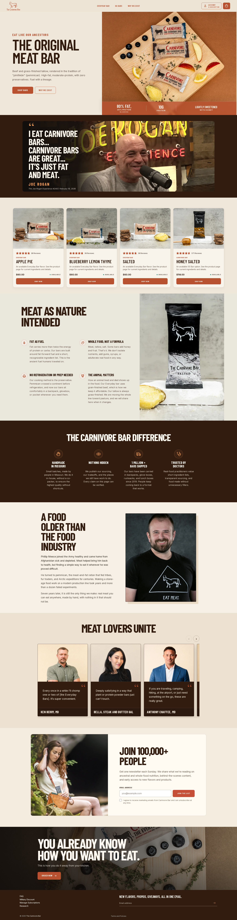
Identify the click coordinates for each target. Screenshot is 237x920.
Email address (125, 788)
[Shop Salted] (145, 228)
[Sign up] (214, 903)
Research (24, 906)
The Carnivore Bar (33, 916)
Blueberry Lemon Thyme (90, 261)
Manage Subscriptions (30, 902)
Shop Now (38, 281)
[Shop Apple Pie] (38, 228)
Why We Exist (45, 90)
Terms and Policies (118, 916)
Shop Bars (23, 90)
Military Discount (27, 899)
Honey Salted (188, 261)
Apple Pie (24, 261)
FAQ (21, 896)
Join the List (183, 793)
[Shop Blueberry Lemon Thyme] (92, 228)
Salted (129, 261)
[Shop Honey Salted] (198, 228)
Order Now (47, 875)
